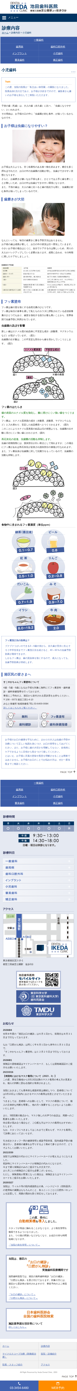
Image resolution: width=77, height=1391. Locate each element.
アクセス (45, 1364)
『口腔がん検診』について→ (23, 1298)
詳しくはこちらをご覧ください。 (20, 708)
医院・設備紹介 (49, 1353)
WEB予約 (57, 1388)
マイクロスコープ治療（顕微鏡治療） (19, 1355)
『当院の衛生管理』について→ (24, 1245)
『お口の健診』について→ (22, 1294)
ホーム (5, 32)
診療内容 (45, 1346)
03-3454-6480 (19, 1388)
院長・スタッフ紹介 (12, 1364)
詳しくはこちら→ (18, 1327)
